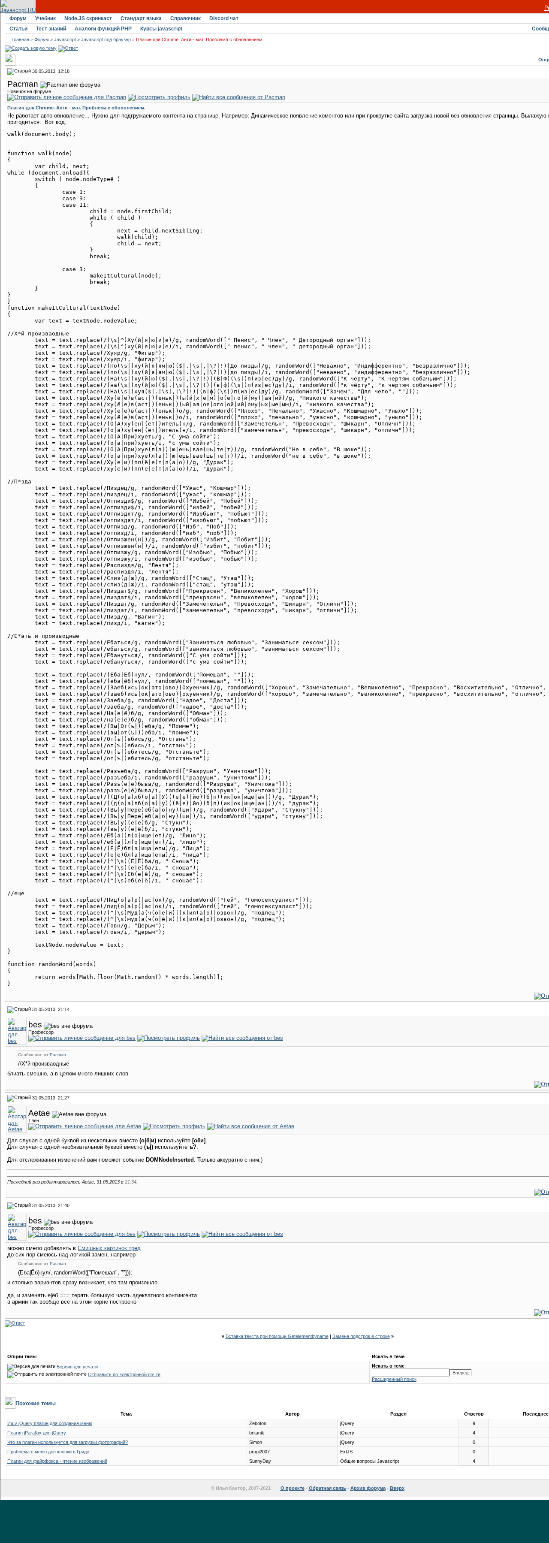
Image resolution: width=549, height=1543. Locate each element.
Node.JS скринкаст (88, 18)
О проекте (293, 1488)
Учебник (45, 18)
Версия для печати (77, 1366)
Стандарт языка (141, 18)
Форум (18, 18)
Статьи (18, 29)
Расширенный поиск (394, 1379)
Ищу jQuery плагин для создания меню (49, 1423)
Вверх (397, 1488)
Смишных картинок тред (109, 1248)
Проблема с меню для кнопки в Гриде (48, 1451)
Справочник (185, 18)
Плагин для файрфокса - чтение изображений (57, 1461)
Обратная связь (327, 1488)
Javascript (65, 39)
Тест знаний (51, 29)
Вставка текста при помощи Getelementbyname (277, 1336)
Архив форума (368, 1488)
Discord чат (223, 18)
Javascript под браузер (106, 39)
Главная (20, 39)
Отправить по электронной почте (124, 1374)
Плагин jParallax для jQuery (36, 1432)
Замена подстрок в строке (361, 1336)
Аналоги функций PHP (103, 29)
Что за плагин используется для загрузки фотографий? (67, 1442)
